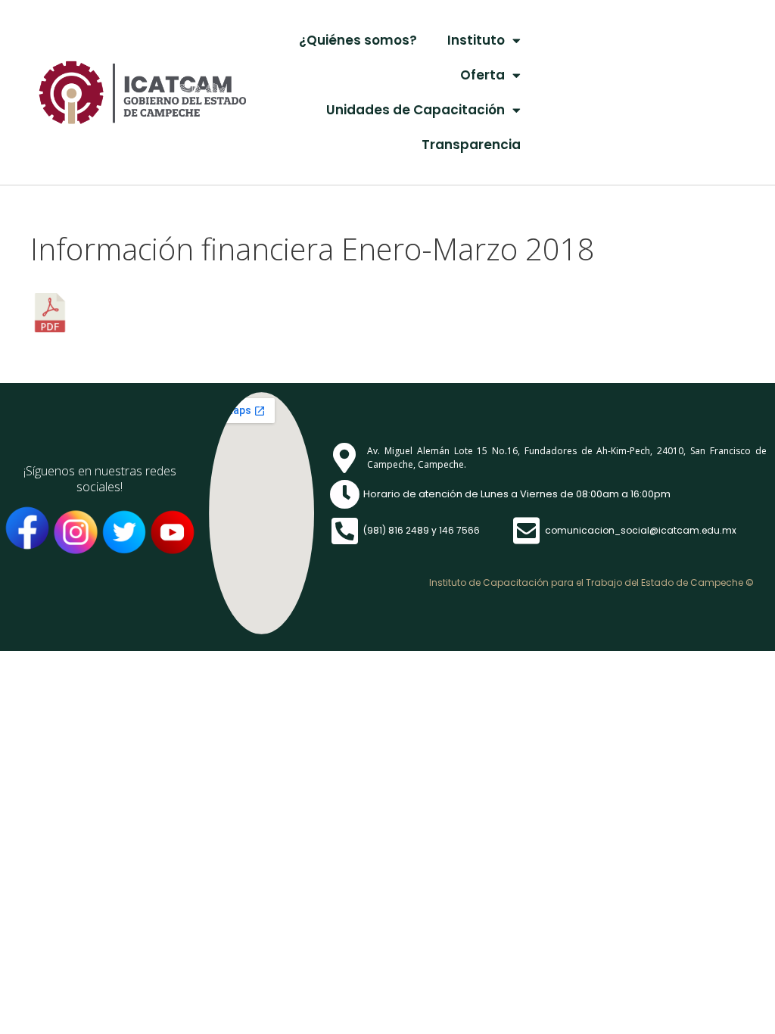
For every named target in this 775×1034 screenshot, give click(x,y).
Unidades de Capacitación (415, 110)
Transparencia (471, 144)
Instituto (476, 40)
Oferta (482, 75)
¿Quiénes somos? (358, 40)
